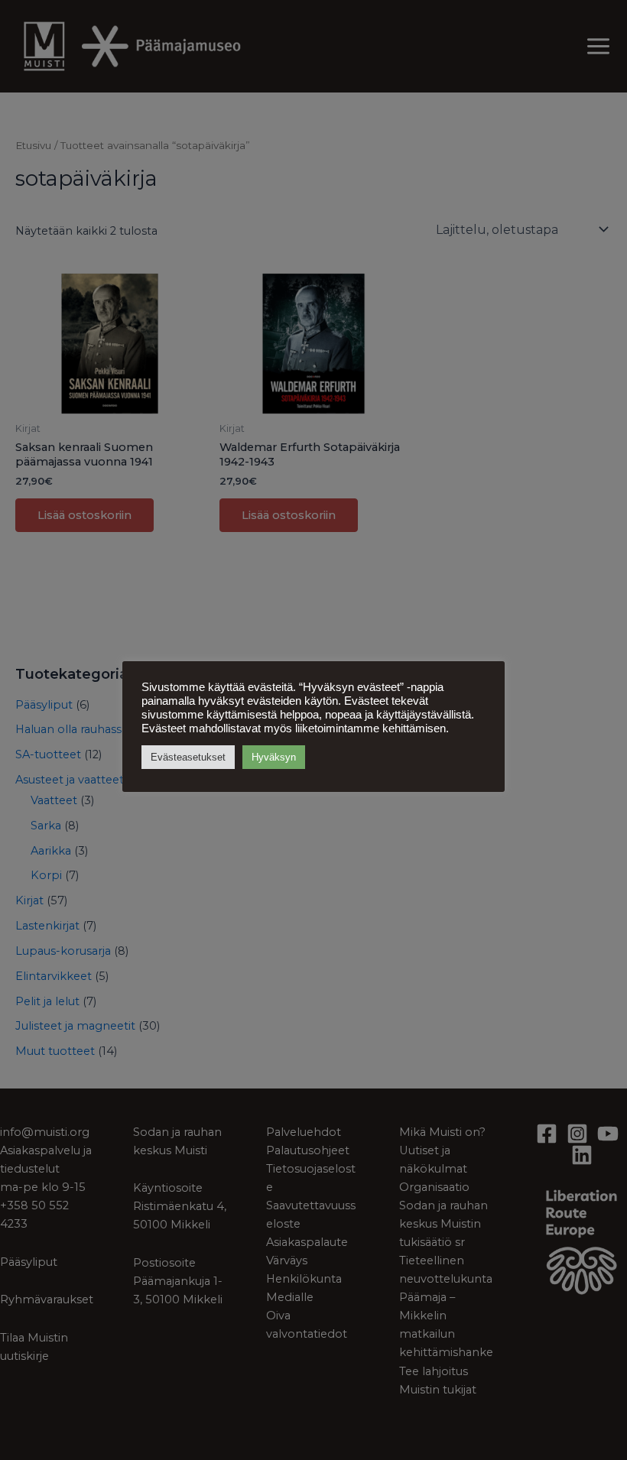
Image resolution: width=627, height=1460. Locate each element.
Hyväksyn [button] (274, 757)
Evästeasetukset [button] (188, 757)
